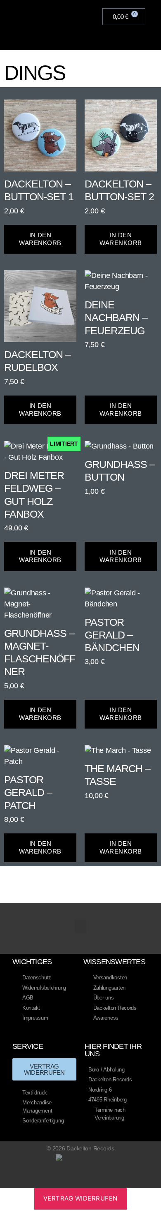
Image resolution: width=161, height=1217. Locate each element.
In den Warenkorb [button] (40, 238)
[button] (86, 17)
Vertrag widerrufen (80, 1198)
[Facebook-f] (56, 1181)
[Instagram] (88, 1181)
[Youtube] (72, 1181)
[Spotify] (105, 1181)
